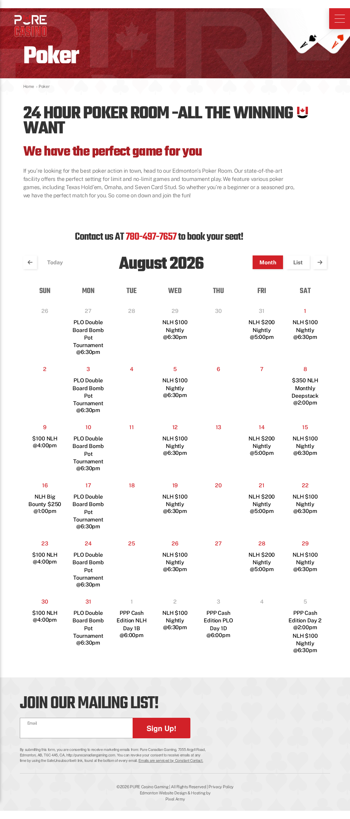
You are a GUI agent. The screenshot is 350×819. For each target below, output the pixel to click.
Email (32, 723)
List (298, 262)
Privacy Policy (220, 786)
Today (55, 262)
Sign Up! (161, 728)
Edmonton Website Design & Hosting (172, 793)
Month (267, 262)
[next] (320, 262)
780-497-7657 (151, 237)
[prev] (30, 262)
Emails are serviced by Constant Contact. (170, 760)
